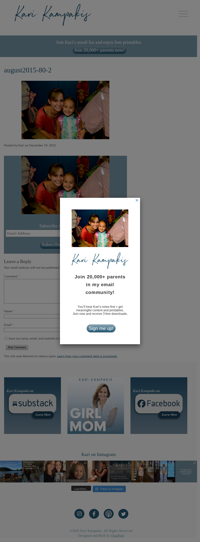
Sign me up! (101, 328)
